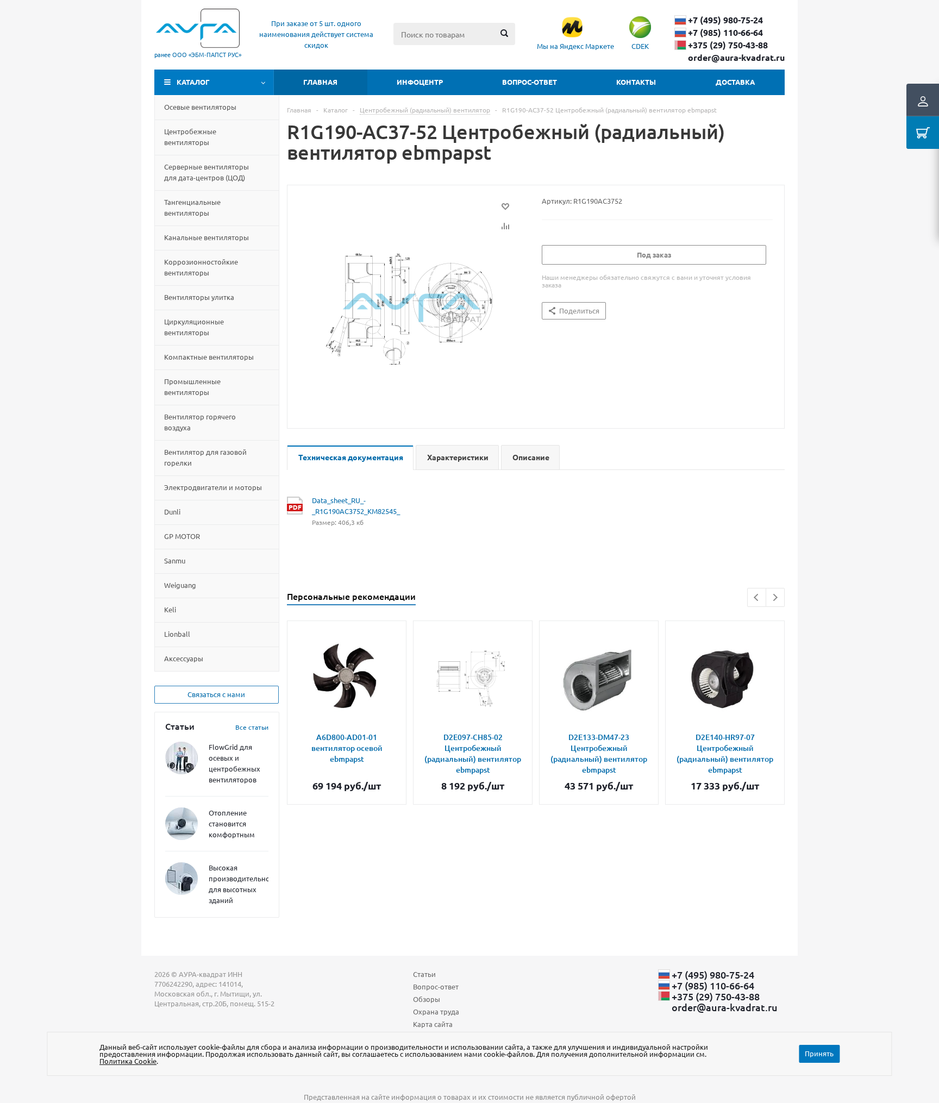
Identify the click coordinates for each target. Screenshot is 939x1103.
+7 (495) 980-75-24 (725, 20)
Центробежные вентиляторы (190, 137)
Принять (819, 1053)
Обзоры (426, 999)
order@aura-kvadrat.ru (736, 57)
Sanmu (174, 560)
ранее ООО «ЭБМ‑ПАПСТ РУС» (197, 54)
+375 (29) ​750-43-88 (728, 45)
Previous (757, 597)
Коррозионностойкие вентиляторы (201, 267)
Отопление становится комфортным (232, 823)
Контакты (636, 81)
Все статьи (251, 727)
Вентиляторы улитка (199, 297)
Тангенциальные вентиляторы (192, 207)
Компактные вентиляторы (209, 356)
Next (775, 597)
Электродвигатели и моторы (213, 487)
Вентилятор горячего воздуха (200, 422)
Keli (170, 609)
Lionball (177, 633)
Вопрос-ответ (529, 81)
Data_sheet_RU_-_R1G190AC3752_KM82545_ (356, 506)
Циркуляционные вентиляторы (194, 327)
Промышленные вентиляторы (192, 387)
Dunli (172, 511)
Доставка (735, 81)
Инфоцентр (420, 81)
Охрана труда (436, 1011)
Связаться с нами (216, 694)
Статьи (424, 974)
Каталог (193, 81)
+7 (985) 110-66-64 (725, 32)
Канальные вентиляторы (206, 237)
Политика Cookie (127, 1061)
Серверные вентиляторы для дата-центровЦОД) (206, 172)
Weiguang (180, 585)
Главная (320, 81)
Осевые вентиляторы (200, 106)
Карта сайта (433, 1024)
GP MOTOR (182, 536)
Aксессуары (183, 658)
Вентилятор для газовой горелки (205, 457)
